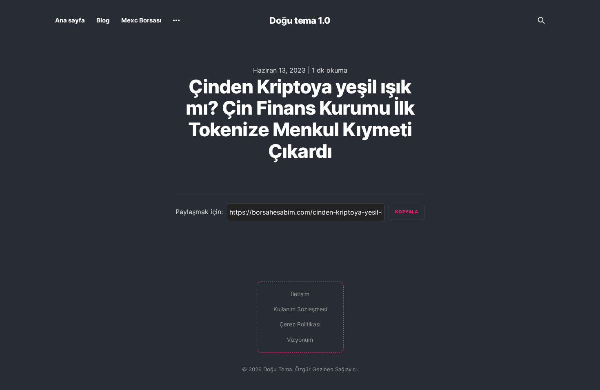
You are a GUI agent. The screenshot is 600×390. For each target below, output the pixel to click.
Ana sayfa (70, 20)
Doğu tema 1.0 (299, 20)
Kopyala (406, 212)
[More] (176, 20)
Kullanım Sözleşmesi (300, 309)
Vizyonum (300, 339)
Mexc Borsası (141, 20)
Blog (103, 20)
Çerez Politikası (300, 324)
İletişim (300, 293)
